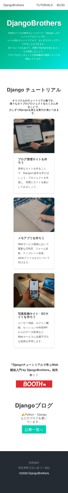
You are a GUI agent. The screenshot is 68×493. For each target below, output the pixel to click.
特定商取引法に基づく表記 (34, 467)
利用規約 (34, 462)
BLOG (61, 5)
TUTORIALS (44, 5)
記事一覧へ (34, 429)
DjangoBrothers (13, 5)
